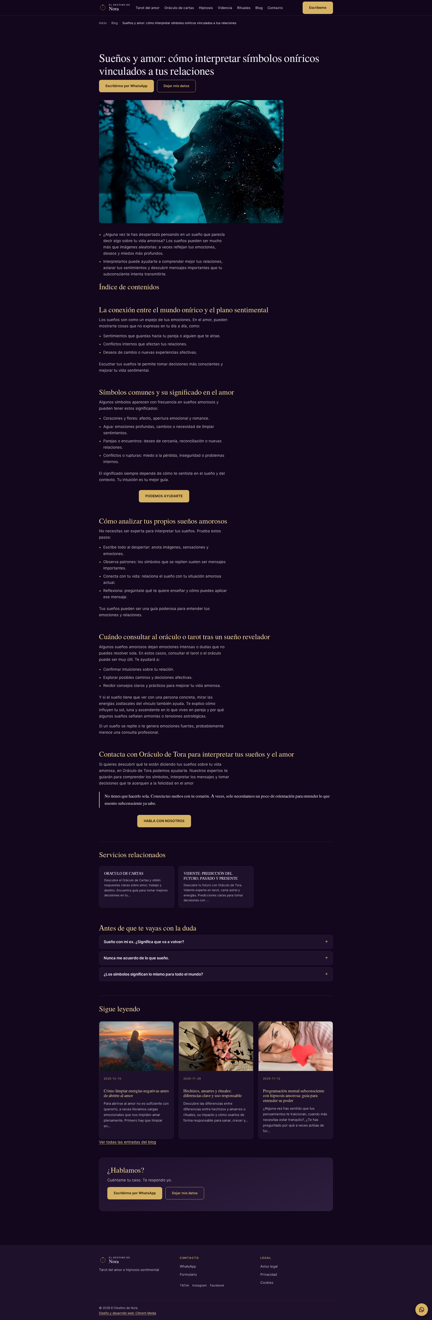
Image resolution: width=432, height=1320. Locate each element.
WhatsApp (188, 1266)
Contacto (275, 8)
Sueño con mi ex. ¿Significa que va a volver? (144, 942)
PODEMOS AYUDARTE (164, 496)
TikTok (184, 1285)
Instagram (199, 1285)
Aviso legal (269, 1266)
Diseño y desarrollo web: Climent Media (127, 1313)
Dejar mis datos (176, 86)
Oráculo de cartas (179, 8)
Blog (259, 8)
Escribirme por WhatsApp (126, 86)
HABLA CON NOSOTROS (164, 821)
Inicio (103, 23)
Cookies (266, 1282)
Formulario (188, 1274)
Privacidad (268, 1274)
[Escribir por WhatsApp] (421, 1309)
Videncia (225, 8)
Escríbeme (317, 7)
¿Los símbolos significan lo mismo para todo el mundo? (153, 974)
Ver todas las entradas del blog (127, 1142)
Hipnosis (206, 8)
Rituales (243, 8)
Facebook (217, 1285)
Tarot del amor (148, 8)
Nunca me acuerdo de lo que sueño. (136, 958)
